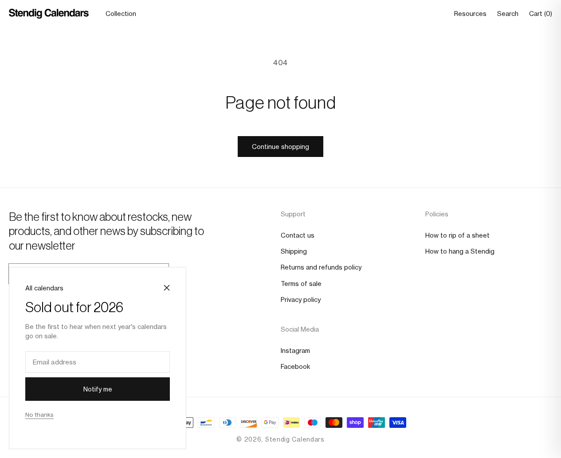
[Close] (167, 288)
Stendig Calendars (295, 439)
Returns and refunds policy (321, 267)
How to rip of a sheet (457, 235)
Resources (470, 14)
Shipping (294, 251)
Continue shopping (280, 146)
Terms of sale (301, 283)
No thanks (39, 414)
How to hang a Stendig (459, 251)
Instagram (295, 350)
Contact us (297, 235)
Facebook (295, 366)
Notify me (97, 389)
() (540, 14)
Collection (121, 14)
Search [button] (507, 14)
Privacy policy (301, 299)
